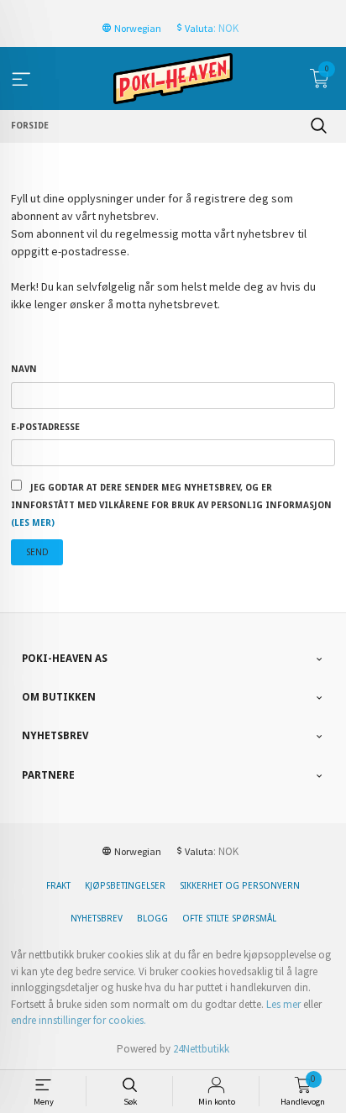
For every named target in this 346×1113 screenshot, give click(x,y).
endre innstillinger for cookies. (78, 1020)
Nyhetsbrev (97, 918)
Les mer (283, 1004)
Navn (24, 369)
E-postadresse (45, 427)
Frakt (58, 885)
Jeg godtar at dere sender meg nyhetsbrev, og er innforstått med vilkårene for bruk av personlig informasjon (171, 505)
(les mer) (33, 522)
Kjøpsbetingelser (125, 885)
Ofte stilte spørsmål (229, 918)
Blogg (152, 918)
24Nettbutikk (201, 1049)
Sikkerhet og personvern (240, 885)
